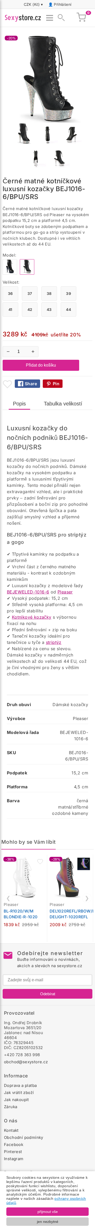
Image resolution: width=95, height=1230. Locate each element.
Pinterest (13, 1151)
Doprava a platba (20, 1085)
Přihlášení (62, 4)
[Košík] (81, 18)
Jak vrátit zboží (19, 1092)
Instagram (13, 1158)
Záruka (10, 1106)
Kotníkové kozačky (31, 617)
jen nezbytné (47, 1221)
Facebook (13, 1144)
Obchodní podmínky (23, 1137)
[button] (40, 861)
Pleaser (65, 592)
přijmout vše (47, 1212)
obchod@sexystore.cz (26, 1061)
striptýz (53, 642)
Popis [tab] (19, 403)
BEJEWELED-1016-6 (28, 592)
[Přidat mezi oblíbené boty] (7, 384)
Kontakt (11, 1130)
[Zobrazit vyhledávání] (59, 18)
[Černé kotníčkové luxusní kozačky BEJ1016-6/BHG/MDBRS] (10, 273)
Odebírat (47, 994)
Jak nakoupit (16, 1099)
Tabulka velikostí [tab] (63, 403)
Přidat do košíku (41, 365)
